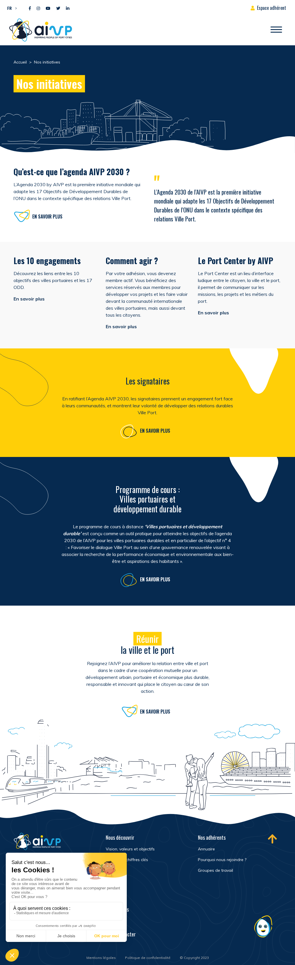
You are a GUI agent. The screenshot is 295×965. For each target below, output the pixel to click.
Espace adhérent (271, 7)
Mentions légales (101, 957)
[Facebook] (30, 8)
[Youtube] (48, 8)
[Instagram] (38, 8)
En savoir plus (47, 216)
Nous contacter (121, 934)
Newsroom (116, 897)
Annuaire (206, 849)
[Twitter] (58, 8)
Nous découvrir (120, 837)
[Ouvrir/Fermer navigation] (276, 30)
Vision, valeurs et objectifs (130, 849)
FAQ (109, 921)
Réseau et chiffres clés (127, 859)
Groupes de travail (215, 870)
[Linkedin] (67, 8)
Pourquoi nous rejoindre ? (222, 859)
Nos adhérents (212, 837)
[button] (10, 8)
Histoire (113, 870)
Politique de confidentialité (148, 957)
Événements (117, 909)
